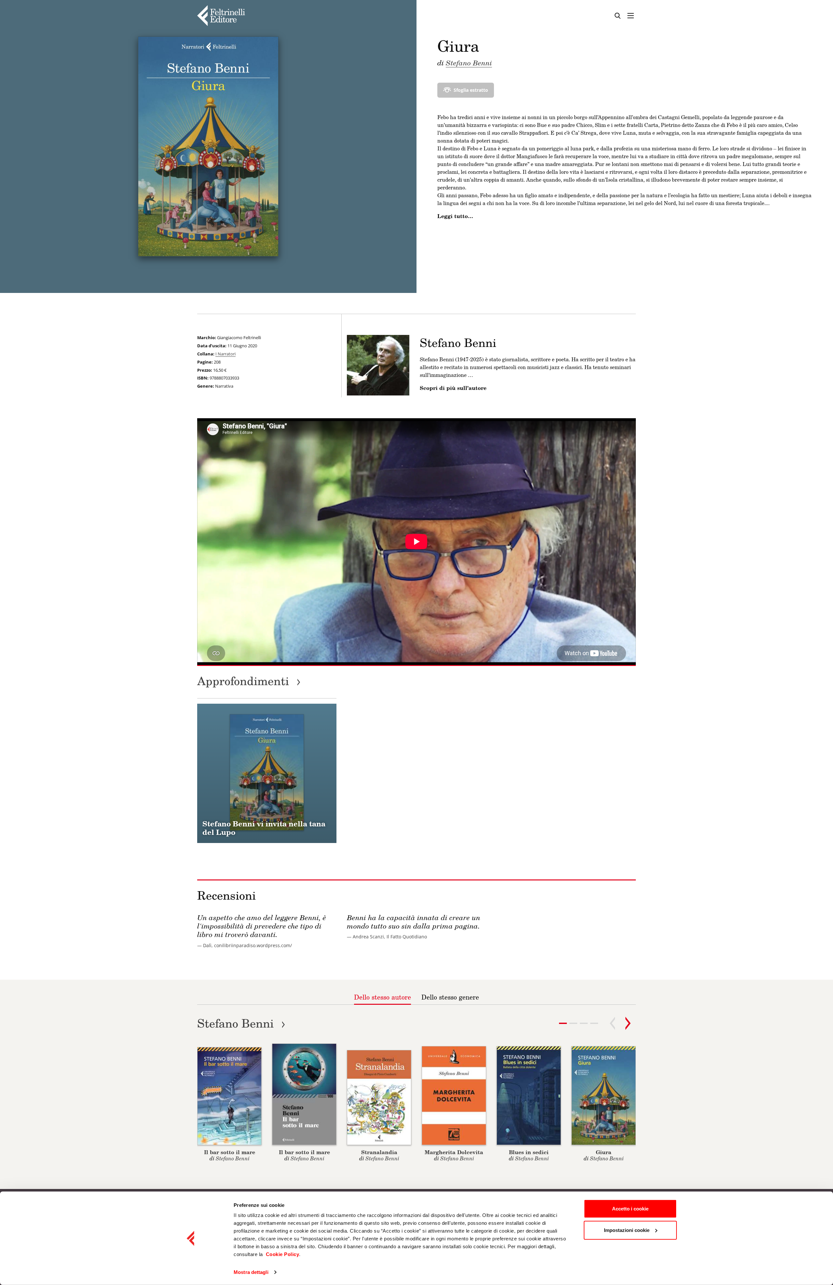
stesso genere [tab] (450, 997)
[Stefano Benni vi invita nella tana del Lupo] (267, 773)
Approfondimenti (249, 681)
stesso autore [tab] (382, 997)
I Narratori (225, 354)
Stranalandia (379, 1152)
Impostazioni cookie (626, 1230)
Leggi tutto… (455, 216)
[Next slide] (628, 1023)
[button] (573, 1023)
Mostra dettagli (251, 1272)
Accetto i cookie (630, 1208)
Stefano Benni (469, 62)
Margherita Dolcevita (454, 1152)
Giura (603, 1152)
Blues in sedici (529, 1152)
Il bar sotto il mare (229, 1152)
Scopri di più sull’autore (453, 388)
